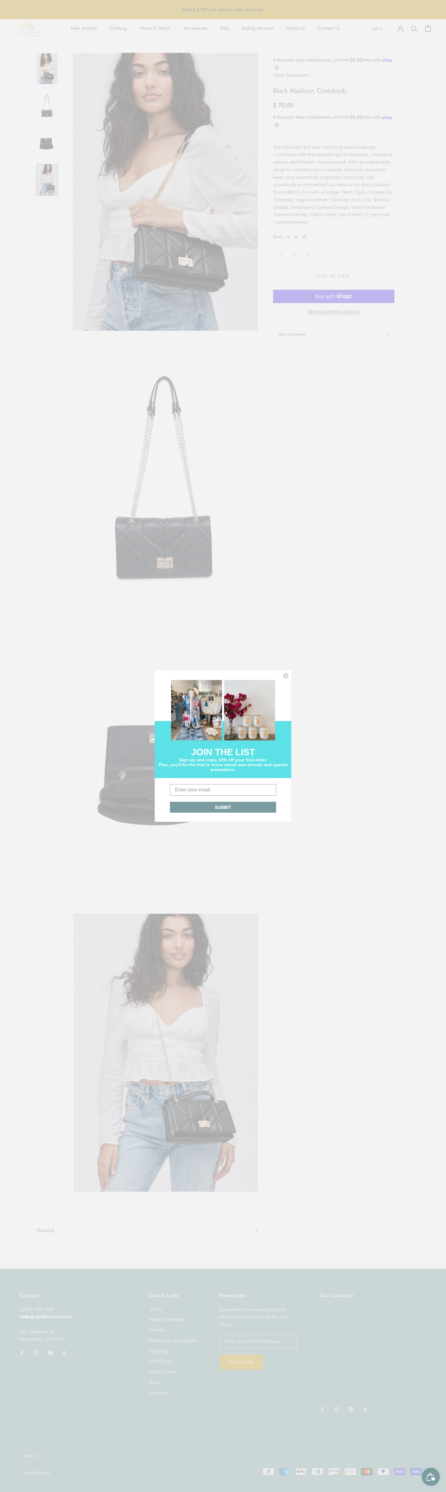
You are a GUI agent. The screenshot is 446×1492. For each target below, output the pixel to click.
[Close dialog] (286, 676)
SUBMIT (223, 807)
